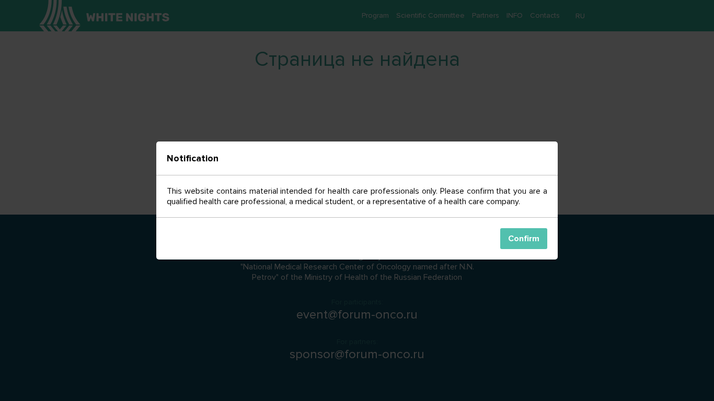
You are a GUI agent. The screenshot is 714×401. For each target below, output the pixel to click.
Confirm (523, 238)
